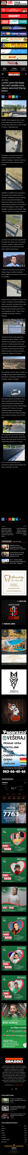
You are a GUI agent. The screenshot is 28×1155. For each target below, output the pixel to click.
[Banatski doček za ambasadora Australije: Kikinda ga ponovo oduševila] (5, 547)
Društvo (6, 80)
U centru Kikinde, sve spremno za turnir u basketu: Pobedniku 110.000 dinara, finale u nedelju (21, 531)
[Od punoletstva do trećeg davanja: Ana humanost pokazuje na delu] (5, 554)
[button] (2, 74)
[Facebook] (2, 96)
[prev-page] (2, 567)
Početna (3, 77)
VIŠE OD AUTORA (17, 541)
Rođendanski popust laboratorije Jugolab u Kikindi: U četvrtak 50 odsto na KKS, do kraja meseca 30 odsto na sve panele (7, 532)
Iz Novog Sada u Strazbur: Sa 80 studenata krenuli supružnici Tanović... (17, 1115)
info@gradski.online (18, 1085)
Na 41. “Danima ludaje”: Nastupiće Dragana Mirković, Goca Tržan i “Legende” (18, 561)
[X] (6, 96)
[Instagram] (16, 1089)
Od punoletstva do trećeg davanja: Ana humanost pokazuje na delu (17, 554)
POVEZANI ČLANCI (6, 541)
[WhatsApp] (13, 96)
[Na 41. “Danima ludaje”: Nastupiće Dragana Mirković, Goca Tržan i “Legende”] (5, 561)
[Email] (20, 96)
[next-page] (5, 567)
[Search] (26, 74)
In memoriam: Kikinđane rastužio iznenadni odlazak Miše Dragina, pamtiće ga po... (18, 1108)
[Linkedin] (16, 96)
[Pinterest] (9, 96)
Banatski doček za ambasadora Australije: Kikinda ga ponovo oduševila (18, 547)
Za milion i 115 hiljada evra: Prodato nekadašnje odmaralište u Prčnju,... (18, 1100)
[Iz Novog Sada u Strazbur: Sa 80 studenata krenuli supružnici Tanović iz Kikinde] (5, 1115)
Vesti (7, 77)
